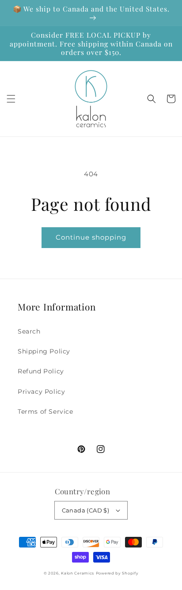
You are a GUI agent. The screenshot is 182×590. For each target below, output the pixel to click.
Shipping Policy (44, 351)
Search (29, 331)
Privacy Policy (41, 392)
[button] (11, 99)
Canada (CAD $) (86, 510)
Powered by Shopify (117, 573)
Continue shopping (91, 237)
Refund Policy (41, 371)
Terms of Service (45, 411)
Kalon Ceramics (77, 573)
